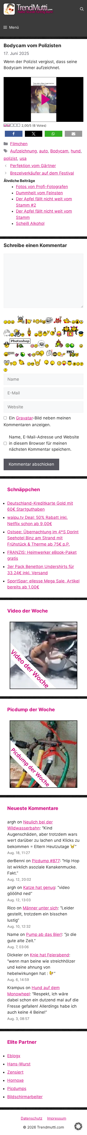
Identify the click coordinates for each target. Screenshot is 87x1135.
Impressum (56, 1118)
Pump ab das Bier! (44, 934)
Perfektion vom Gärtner (33, 165)
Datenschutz (31, 1118)
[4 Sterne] (15, 125)
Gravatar (24, 418)
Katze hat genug (39, 887)
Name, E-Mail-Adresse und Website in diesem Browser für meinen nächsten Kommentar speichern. (44, 443)
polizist (10, 158)
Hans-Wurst (18, 1064)
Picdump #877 (46, 860)
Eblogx (13, 1055)
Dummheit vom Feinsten (39, 192)
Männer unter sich (40, 908)
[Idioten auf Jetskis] (43, 655)
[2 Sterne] (8, 125)
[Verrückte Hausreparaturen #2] (43, 754)
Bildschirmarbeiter (25, 1096)
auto (43, 151)
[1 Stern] (5, 125)
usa (23, 158)
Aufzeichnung (23, 151)
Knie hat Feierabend (49, 954)
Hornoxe (15, 1080)
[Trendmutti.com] (29, 9)
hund (76, 151)
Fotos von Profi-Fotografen (42, 186)
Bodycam (59, 151)
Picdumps (16, 1088)
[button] (82, 9)
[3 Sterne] (12, 125)
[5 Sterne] (19, 125)
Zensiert (15, 1072)
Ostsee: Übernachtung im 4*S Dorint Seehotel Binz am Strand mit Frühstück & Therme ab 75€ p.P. (43, 538)
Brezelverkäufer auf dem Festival (42, 173)
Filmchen (19, 143)
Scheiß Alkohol (30, 223)
